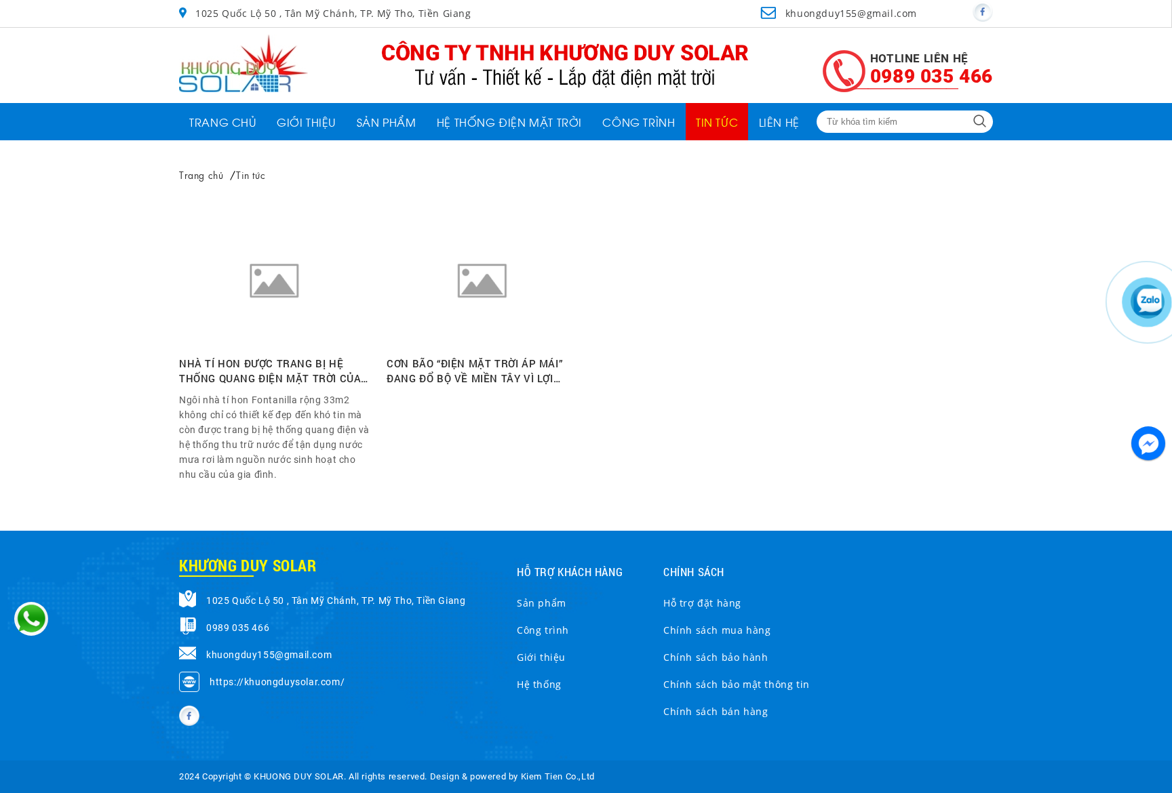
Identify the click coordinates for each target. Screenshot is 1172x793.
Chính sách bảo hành (715, 657)
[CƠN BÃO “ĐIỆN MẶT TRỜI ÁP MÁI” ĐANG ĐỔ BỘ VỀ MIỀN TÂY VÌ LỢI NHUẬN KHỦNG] (482, 284)
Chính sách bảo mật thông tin (736, 684)
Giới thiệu (541, 657)
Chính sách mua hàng (716, 630)
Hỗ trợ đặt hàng (702, 602)
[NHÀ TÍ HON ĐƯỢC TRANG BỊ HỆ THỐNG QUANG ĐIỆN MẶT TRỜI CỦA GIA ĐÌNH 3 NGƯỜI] (274, 284)
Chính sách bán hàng (715, 711)
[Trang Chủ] (243, 88)
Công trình (543, 630)
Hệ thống (539, 684)
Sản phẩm (541, 602)
